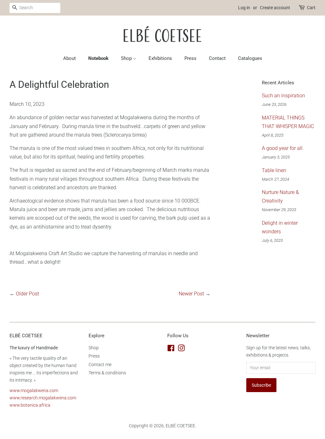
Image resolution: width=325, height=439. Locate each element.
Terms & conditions (107, 372)
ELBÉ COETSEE (180, 425)
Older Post (27, 294)
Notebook (98, 58)
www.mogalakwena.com (34, 390)
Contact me (100, 364)
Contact (217, 58)
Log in (244, 7)
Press (190, 58)
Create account (275, 7)
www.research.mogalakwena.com (43, 397)
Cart (311, 7)
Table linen (274, 170)
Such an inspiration (283, 96)
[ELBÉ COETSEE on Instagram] (181, 349)
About (69, 58)
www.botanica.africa (30, 405)
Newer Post (191, 294)
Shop (127, 58)
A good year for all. (283, 148)
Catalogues (250, 58)
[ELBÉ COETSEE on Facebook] (171, 349)
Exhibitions (160, 58)
